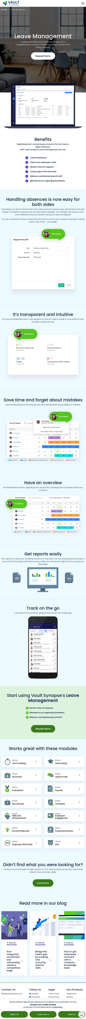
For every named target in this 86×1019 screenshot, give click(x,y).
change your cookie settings (43, 1004)
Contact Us (43, 883)
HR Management (12, 944)
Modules (4, 9)
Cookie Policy (57, 1007)
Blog (11, 943)
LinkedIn (35, 994)
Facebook (36, 997)
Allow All (71, 1014)
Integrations (71, 994)
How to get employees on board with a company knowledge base (70, 959)
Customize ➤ (43, 1014)
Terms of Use (53, 994)
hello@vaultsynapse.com (11, 994)
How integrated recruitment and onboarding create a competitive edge (13, 961)
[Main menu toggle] (83, 3)
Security (69, 997)
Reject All (14, 1014)
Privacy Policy (53, 997)
